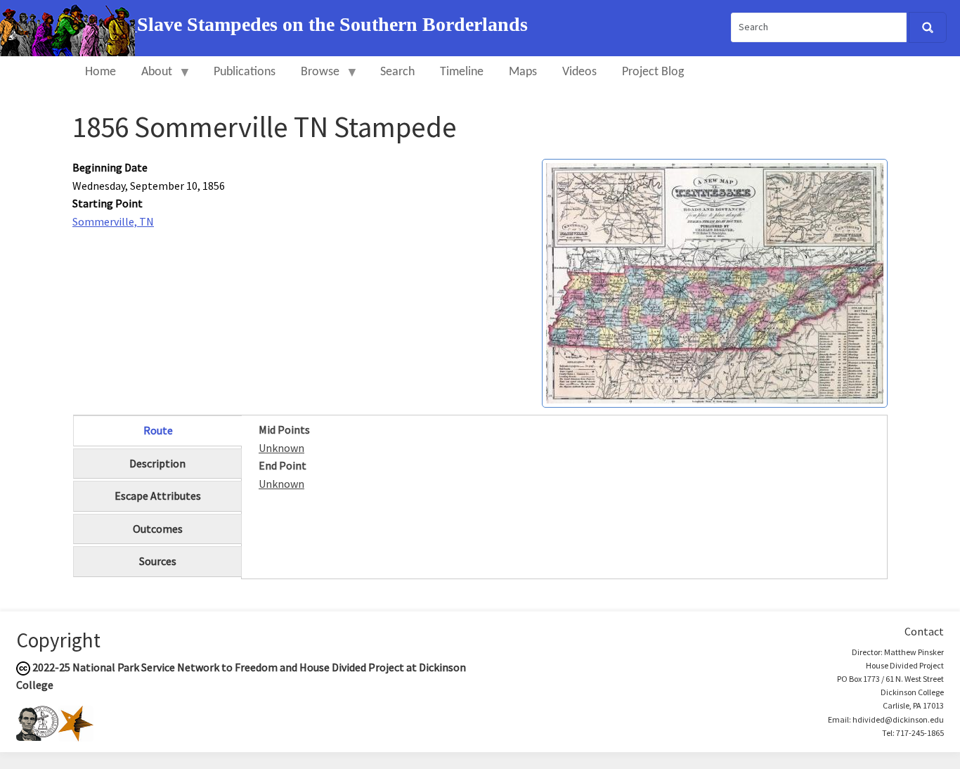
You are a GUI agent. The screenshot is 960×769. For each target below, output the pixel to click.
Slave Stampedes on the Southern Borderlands (332, 24)
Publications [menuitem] (244, 72)
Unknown (281, 448)
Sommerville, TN (113, 221)
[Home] (68, 27)
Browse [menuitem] (313, 78)
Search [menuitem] (397, 72)
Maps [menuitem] (523, 72)
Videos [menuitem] (579, 72)
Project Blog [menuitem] (653, 72)
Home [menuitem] (100, 72)
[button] (714, 282)
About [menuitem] (150, 78)
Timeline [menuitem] (462, 72)
